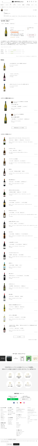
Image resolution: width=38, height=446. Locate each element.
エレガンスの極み (14, 106)
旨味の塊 (23, 171)
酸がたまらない (13, 23)
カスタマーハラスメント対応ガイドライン (32, 415)
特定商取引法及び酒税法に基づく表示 (32, 412)
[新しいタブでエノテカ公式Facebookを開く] (14, 402)
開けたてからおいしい (12, 275)
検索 (12, 1)
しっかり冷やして (25, 106)
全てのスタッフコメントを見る (32, 339)
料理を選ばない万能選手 (17, 171)
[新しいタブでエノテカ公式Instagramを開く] (24, 402)
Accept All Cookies (16, 444)
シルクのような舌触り (24, 202)
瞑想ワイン (20, 150)
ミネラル (2, 23)
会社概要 (29, 418)
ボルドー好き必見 (17, 181)
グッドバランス (11, 317)
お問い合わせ (29, 407)
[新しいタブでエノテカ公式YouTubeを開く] (20, 402)
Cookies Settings (9, 444)
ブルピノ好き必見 (12, 244)
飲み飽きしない (25, 244)
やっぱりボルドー (18, 202)
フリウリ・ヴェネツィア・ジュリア (19, 30)
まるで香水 (21, 328)
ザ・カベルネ (11, 223)
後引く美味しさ (7, 23)
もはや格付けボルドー (24, 181)
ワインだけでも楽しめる (19, 244)
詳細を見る (22, 35)
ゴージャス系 (17, 212)
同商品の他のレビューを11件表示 (19, 127)
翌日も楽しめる (17, 296)
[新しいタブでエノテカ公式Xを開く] (17, 402)
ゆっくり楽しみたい (21, 223)
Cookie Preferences (30, 421)
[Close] (36, 441)
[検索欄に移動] (2, 1)
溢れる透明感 (19, 106)
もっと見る (19, 336)
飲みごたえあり (11, 181)
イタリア (13, 30)
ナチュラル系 (11, 171)
